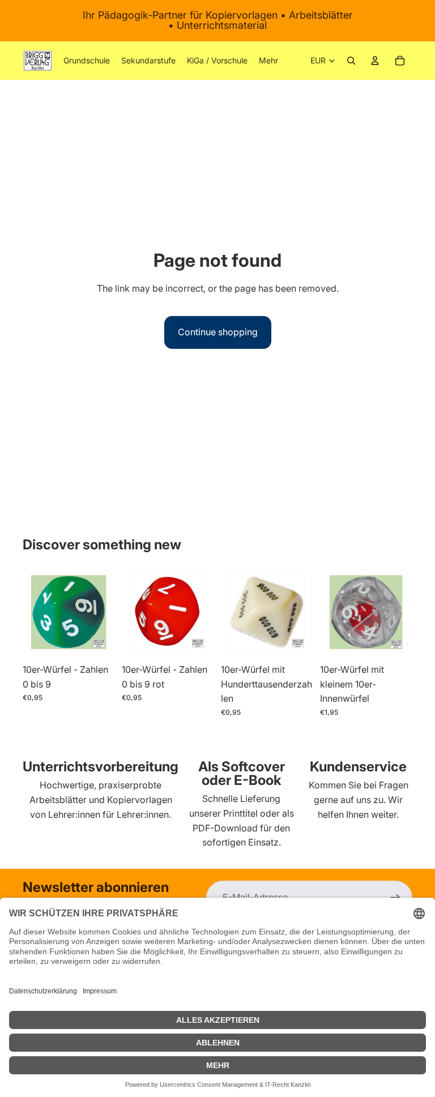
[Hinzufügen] (97, 640)
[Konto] (374, 60)
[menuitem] (268, 60)
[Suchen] (351, 60)
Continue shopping (218, 332)
